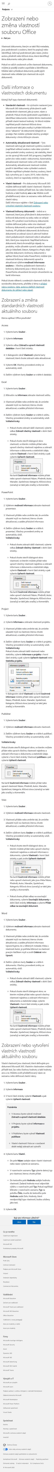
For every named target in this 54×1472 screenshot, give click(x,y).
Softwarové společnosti (10, 1408)
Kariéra (5, 1424)
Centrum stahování (9, 1265)
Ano (19, 1222)
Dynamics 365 (7, 1353)
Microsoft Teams (8, 1370)
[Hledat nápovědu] (9, 3)
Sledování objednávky (10, 1278)
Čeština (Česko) (12, 1445)
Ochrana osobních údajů (26, 1459)
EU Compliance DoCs (37, 1463)
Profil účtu (6, 1261)
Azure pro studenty (9, 1328)
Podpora (6, 9)
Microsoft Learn (8, 1387)
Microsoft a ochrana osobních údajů (14, 1433)
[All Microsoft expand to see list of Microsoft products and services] (3, 3)
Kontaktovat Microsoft (10, 1459)
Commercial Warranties (10, 1286)
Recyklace (6, 1282)
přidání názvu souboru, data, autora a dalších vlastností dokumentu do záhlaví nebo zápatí (24, 286)
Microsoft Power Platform (11, 1404)
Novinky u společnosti (10, 1429)
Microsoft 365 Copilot (10, 1366)
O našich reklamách (22, 1463)
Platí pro (7, 38)
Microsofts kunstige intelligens (13, 1340)
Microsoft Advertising (10, 1362)
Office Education (8, 1315)
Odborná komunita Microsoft (12, 1395)
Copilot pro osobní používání (12, 1240)
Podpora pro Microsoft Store (12, 1269)
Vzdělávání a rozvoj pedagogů (12, 1320)
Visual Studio (7, 1412)
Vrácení (5, 1273)
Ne (34, 1222)
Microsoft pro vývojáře (10, 1382)
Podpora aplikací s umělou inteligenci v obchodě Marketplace (22, 1391)
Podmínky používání (42, 1459)
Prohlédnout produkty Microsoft (13, 1248)
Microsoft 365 (7, 1244)
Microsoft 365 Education (11, 1311)
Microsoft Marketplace (10, 1399)
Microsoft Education (9, 1298)
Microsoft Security (9, 1345)
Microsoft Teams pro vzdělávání (13, 1307)
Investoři (6, 1437)
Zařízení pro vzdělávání (10, 1303)
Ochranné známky (8, 1463)
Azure (5, 1349)
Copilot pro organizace (10, 1236)
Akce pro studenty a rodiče (11, 1324)
